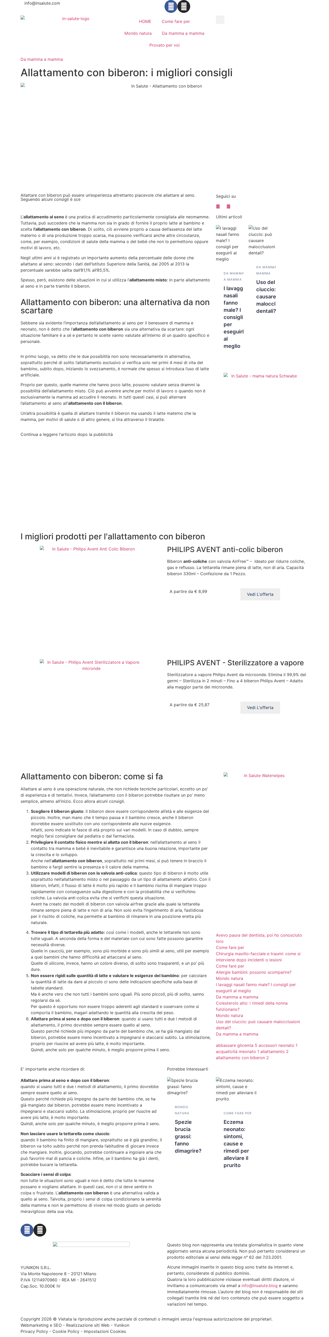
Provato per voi (164, 45)
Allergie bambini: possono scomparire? (253, 972)
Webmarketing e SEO (41, 1325)
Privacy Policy (34, 1331)
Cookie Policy (65, 1331)
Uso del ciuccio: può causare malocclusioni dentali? (273, 296)
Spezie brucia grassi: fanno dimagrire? (188, 1136)
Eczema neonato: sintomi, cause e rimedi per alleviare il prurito (236, 1143)
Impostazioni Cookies (105, 1331)
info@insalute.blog (260, 1285)
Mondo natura (138, 33)
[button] (220, 19)
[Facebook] (170, 6)
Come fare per (176, 21)
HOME (145, 21)
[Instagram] (183, 6)
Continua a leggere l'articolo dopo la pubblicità (67, 434)
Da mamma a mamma (183, 33)
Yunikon (121, 1325)
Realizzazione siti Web (87, 1325)
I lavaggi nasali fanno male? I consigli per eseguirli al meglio (234, 317)
